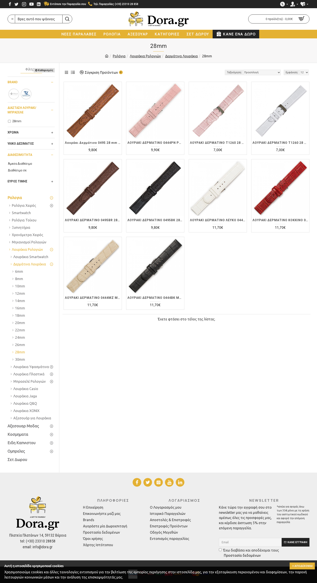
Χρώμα (13, 132)
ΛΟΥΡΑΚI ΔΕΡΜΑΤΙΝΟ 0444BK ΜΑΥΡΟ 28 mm (155, 297)
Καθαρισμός (45, 70)
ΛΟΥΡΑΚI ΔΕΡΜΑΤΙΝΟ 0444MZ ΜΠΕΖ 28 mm (93, 297)
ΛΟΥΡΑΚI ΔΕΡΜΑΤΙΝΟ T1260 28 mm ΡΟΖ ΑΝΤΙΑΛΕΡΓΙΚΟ (218, 142)
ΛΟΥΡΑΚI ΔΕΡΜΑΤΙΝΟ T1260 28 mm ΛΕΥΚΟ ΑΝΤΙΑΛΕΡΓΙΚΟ (280, 142)
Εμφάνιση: (292, 72)
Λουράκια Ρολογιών (145, 56)
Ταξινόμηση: (234, 72)
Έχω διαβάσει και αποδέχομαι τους (251, 552)
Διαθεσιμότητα (20, 155)
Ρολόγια (119, 56)
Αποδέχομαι (303, 565)
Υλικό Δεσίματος (21, 143)
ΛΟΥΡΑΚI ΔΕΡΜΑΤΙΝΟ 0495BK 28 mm (155, 220)
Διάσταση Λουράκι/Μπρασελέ (22, 110)
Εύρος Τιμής (17, 181)
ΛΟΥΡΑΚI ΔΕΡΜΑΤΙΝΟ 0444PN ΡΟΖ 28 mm (155, 142)
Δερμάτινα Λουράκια (181, 56)
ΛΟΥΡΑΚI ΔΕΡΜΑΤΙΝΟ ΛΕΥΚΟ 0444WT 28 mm (218, 220)
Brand (13, 82)
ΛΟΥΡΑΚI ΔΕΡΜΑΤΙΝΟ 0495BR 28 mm (93, 220)
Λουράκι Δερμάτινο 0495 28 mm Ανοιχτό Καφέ (93, 142)
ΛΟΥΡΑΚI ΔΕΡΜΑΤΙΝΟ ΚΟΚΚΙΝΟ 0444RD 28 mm (280, 220)
